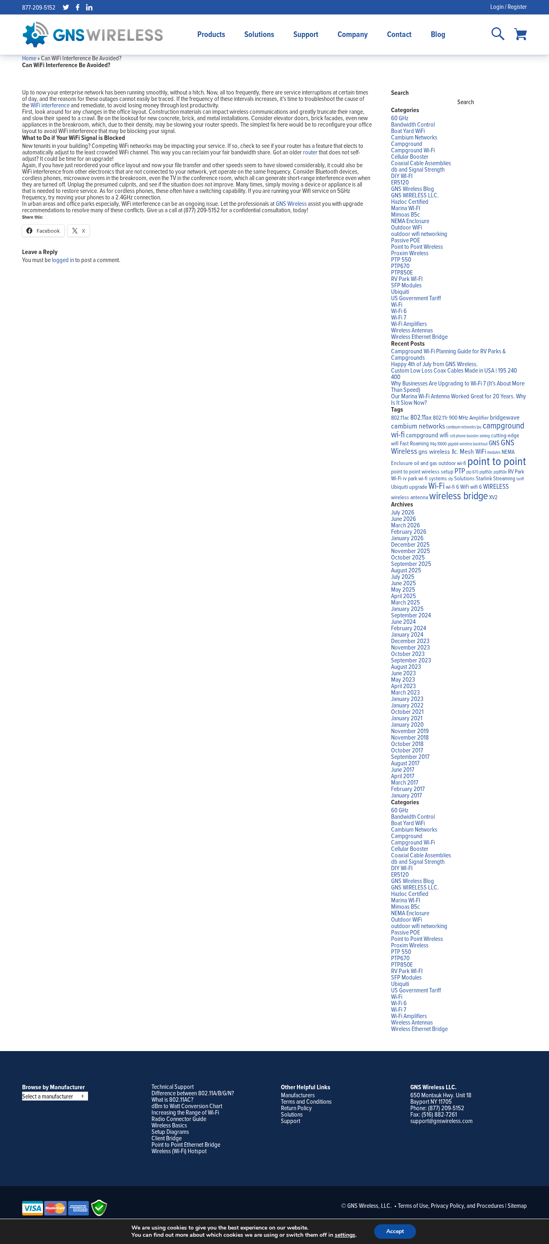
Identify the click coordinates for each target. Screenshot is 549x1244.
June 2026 (403, 518)
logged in (63, 259)
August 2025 (406, 570)
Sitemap (517, 1205)
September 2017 (410, 756)
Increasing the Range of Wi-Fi (185, 1112)
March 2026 (405, 525)
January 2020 (407, 724)
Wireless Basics (169, 1125)
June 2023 (403, 672)
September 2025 (411, 563)
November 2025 (410, 550)
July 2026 (402, 512)
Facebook (78, 7)
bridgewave (505, 417)
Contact (399, 34)
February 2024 (408, 627)
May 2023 (403, 679)
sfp (450, 479)
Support (305, 34)
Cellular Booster (409, 156)
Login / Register (508, 6)
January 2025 (407, 608)
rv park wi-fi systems (425, 478)
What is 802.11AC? (172, 1099)
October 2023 (408, 653)
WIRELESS (496, 486)
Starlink (484, 478)
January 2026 (407, 537)
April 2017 (402, 775)
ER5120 (400, 182)
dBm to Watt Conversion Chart (187, 1105)
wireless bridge (458, 495)
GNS (494, 442)
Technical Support (173, 1086)
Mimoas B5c (405, 214)
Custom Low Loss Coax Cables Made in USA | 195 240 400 (454, 373)
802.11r (440, 418)
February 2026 (408, 531)
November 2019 (410, 730)
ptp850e (500, 472)
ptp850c (485, 472)
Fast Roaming (414, 443)
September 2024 (411, 615)
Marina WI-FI (405, 207)
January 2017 (406, 795)
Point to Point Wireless (417, 246)
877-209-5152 (38, 7)
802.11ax (421, 417)
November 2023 (410, 647)
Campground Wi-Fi (413, 150)
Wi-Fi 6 (399, 310)
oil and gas (425, 463)
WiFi (464, 487)
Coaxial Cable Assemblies (421, 162)
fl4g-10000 (438, 444)
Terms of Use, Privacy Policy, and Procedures (451, 1205)
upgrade (418, 487)
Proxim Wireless (409, 252)
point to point (496, 461)
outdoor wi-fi (452, 463)
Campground (406, 143)
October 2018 (407, 743)
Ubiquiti (400, 291)
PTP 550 (401, 259)
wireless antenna (409, 497)
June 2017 (402, 769)
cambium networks (418, 425)
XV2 (493, 497)
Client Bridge (167, 1137)
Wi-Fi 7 (398, 317)
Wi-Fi (396, 304)
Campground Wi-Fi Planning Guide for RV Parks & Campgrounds (448, 354)
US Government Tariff (416, 297)
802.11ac (400, 418)
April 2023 (403, 685)
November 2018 (410, 737)
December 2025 (410, 544)
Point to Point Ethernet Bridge (186, 1144)
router (310, 152)
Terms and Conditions (306, 1101)
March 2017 (404, 782)
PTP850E (402, 272)
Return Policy (296, 1107)
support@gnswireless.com (441, 1120)
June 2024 (403, 621)
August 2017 (405, 762)
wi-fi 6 (452, 487)
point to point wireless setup (422, 471)
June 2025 (403, 582)
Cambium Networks (414, 137)
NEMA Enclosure (410, 220)
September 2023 (411, 660)
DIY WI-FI (402, 175)
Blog (438, 34)
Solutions (259, 34)
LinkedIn (89, 7)
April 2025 (403, 595)
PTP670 (400, 265)
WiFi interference (50, 104)
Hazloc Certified (409, 201)
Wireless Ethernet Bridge (419, 336)
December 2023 (410, 640)
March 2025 (405, 602)
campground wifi (427, 434)
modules (493, 452)
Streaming (504, 478)
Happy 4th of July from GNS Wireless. (434, 363)
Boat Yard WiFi (408, 130)
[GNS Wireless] (93, 34)
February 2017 (408, 788)
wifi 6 (476, 487)
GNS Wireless (291, 203)
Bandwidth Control (413, 124)
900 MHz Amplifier (469, 418)
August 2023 (406, 666)
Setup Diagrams (170, 1131)
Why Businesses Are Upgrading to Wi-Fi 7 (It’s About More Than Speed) (457, 386)
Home (29, 57)
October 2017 (407, 750)
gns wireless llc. (438, 451)
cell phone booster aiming (470, 436)
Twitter (66, 7)
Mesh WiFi (473, 451)
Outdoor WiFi (406, 227)
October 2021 (407, 711)
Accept (395, 1231)
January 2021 (406, 717)
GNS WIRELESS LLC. (415, 195)
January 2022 (407, 705)
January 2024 (407, 634)
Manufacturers (298, 1094)
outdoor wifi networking (419, 233)
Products (211, 34)
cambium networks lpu (463, 427)
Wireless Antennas (412, 330)
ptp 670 (472, 472)
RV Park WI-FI (407, 278)
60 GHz (399, 117)
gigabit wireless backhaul (468, 444)
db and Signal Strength (418, 169)
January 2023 (407, 698)
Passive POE (405, 240)
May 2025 (403, 589)
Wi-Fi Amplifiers (409, 323)
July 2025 (402, 576)
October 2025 (408, 557)
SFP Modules (406, 285)
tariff (520, 479)
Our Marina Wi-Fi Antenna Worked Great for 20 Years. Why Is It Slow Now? (458, 399)
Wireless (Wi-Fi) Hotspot (179, 1150)
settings (345, 1235)
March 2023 (405, 692)
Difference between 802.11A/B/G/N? (193, 1092)
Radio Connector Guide (179, 1118)
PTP (460, 470)
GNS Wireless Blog (412, 188)
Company (353, 34)
